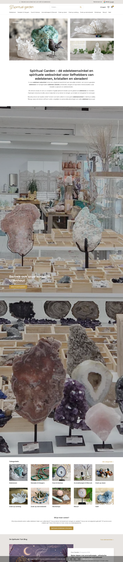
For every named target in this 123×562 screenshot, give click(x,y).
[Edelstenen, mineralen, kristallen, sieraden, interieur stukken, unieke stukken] (21, 7)
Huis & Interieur (35, 12)
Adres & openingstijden (18, 287)
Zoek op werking (73, 12)
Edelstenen (12, 12)
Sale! (109, 12)
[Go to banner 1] (38, 39)
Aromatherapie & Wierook (49, 12)
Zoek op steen (62, 12)
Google (112, 2)
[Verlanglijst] (108, 7)
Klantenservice (97, 2)
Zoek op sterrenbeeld (86, 12)
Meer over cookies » (88, 559)
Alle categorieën (107, 462)
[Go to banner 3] (92, 50)
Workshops (97, 12)
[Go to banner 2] (92, 28)
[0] (111, 7)
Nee (77, 559)
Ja (69, 559)
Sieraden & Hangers (23, 12)
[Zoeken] (80, 7)
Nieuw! (105, 12)
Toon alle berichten (106, 539)
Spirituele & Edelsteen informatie (61, 528)
